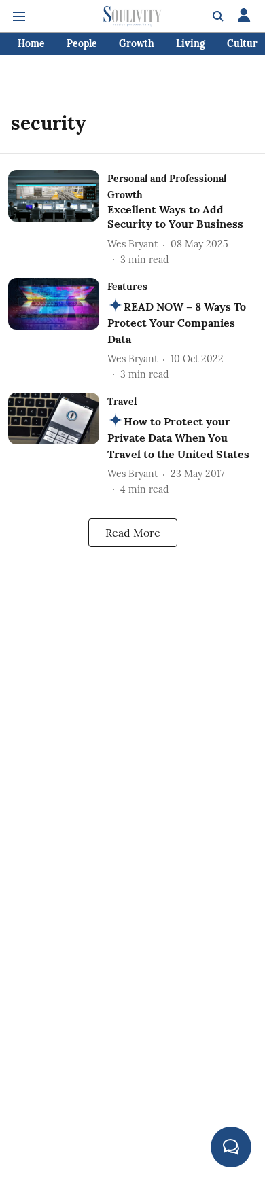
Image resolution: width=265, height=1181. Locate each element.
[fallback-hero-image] (57, 218)
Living (190, 43)
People (82, 43)
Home (31, 43)
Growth (136, 43)
